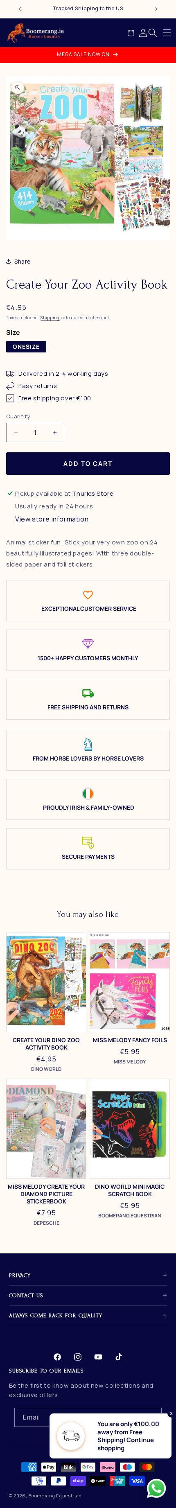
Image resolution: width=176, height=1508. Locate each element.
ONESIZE (26, 346)
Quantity (18, 416)
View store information (51, 519)
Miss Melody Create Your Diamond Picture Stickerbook (46, 1194)
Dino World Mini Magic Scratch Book (130, 1190)
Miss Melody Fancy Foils (130, 1040)
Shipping (50, 318)
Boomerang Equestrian (55, 1495)
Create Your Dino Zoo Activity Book (46, 1043)
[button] (167, 33)
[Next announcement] (156, 9)
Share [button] (22, 261)
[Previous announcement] (20, 9)
